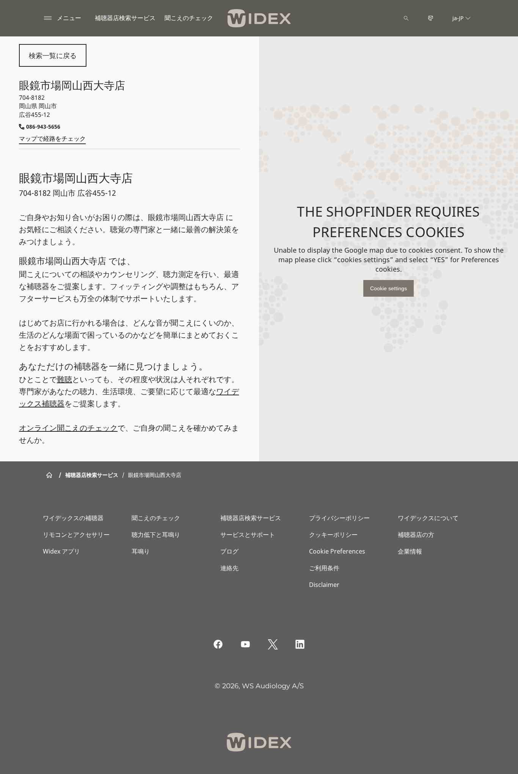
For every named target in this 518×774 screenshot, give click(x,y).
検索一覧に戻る (53, 55)
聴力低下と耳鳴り (156, 534)
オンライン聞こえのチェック (68, 428)
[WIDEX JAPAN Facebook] (218, 644)
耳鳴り (141, 551)
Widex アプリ (61, 551)
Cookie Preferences (337, 551)
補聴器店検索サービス (125, 18)
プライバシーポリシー (339, 518)
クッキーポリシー (333, 534)
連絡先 (229, 568)
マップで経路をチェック (52, 138)
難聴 (64, 379)
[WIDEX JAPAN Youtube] (245, 644)
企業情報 (410, 551)
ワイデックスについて (428, 518)
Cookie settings (388, 288)
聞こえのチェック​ (189, 18)
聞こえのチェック (156, 518)
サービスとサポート (247, 534)
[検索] (406, 18)
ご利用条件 (324, 568)
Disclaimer (324, 584)
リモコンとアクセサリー (76, 534)
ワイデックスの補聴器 (73, 518)
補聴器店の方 (416, 534)
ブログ (229, 551)
